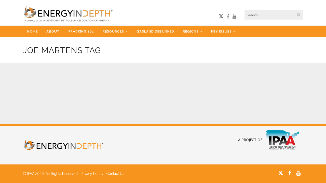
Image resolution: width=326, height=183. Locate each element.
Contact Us (115, 174)
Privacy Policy (91, 174)
